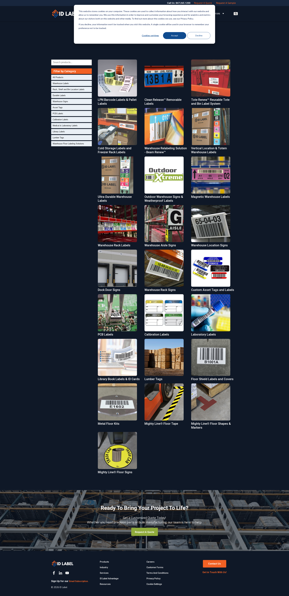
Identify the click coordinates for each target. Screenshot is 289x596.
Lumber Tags (58, 137)
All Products (58, 77)
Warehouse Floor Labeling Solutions (68, 144)
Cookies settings (150, 35)
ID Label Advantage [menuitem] (109, 578)
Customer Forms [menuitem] (154, 567)
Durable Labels (59, 95)
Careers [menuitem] (150, 562)
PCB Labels (58, 113)
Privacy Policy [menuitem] (153, 578)
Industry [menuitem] (104, 567)
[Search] (236, 13)
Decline (198, 35)
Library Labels (59, 131)
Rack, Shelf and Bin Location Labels (68, 89)
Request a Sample (226, 3)
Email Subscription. (79, 581)
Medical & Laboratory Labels (65, 125)
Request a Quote (203, 3)
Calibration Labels (60, 119)
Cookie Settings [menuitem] (154, 584)
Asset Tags (58, 107)
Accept (174, 35)
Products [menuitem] (104, 562)
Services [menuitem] (104, 573)
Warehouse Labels (61, 83)
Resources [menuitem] (105, 584)
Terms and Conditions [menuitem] (157, 573)
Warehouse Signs (60, 101)
